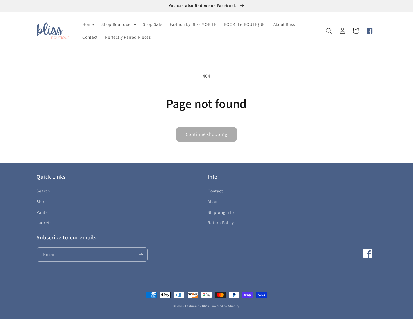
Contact (215, 191)
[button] (118, 24)
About (213, 201)
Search (43, 191)
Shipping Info (221, 212)
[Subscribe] (141, 254)
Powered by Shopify (225, 306)
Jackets (44, 222)
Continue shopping (206, 134)
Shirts (42, 201)
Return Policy (221, 222)
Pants (42, 212)
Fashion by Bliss (197, 306)
